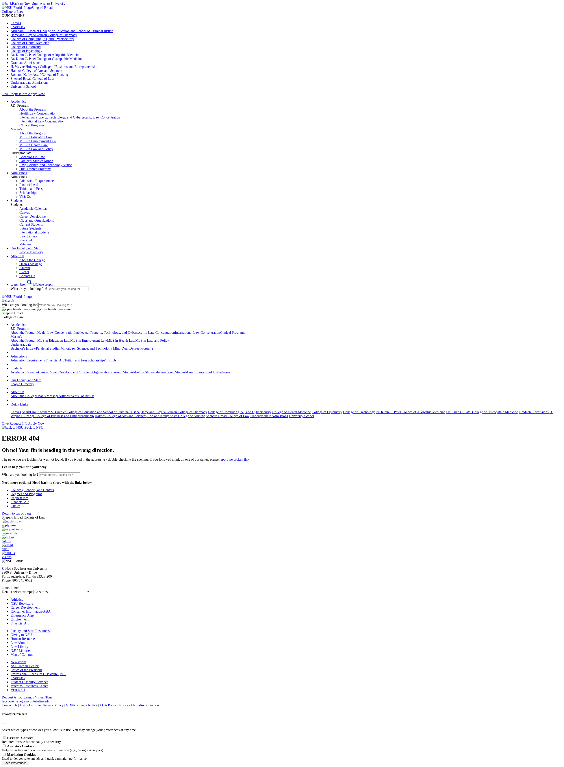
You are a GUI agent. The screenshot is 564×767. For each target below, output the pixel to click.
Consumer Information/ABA (31, 611)
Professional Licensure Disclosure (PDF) (39, 674)
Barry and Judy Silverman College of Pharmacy (44, 35)
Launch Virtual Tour (38, 697)
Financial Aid (28, 185)
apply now (9, 525)
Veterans (25, 244)
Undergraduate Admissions (29, 82)
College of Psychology (26, 51)
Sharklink (26, 240)
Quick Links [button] (19, 404)
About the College (32, 260)
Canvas (16, 23)
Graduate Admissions (25, 63)
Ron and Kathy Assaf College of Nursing (39, 74)
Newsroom (18, 662)
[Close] (3, 723)
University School (23, 86)
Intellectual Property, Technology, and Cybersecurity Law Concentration (69, 117)
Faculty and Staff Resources (30, 631)
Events (24, 272)
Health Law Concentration (37, 113)
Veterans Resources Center (29, 686)
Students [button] (16, 200)
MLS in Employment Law (37, 141)
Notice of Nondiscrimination (139, 705)
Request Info (18, 94)
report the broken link (234, 459)
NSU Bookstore (22, 603)
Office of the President (26, 670)
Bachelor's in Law (32, 157)
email (5, 549)
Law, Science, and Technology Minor (45, 165)
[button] (32, 284)
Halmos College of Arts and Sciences (36, 70)
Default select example (17, 592)
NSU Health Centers (25, 666)
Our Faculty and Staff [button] (26, 248)
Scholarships (28, 193)
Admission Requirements (36, 181)
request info (10, 533)
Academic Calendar (33, 208)
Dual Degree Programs (35, 169)
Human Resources (23, 639)
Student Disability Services (29, 682)
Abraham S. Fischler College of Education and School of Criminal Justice (62, 31)
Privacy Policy (53, 705)
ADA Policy (108, 705)
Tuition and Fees (31, 189)
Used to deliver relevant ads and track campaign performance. (44, 756)
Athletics (17, 599)
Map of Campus (22, 654)
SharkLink (18, 27)
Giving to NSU (21, 635)
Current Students (31, 224)
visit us (6, 557)
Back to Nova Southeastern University (38, 4)
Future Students (30, 228)
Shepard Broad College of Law (32, 78)
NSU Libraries (21, 650)
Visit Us (25, 196)
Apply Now (36, 94)
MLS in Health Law (33, 145)
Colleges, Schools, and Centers (32, 490)
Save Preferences (15, 763)
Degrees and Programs (26, 494)
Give (5, 94)
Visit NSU (18, 690)
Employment (19, 619)
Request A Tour (13, 697)
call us (6, 541)
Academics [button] (18, 101)
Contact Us (27, 276)
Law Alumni (19, 643)
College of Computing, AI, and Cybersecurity (42, 39)
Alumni (24, 268)
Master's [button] (16, 336)
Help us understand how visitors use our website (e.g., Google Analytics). (53, 748)
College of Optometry (26, 47)
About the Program (32, 109)
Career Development (33, 216)
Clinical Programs (31, 125)
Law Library (28, 236)
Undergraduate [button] (21, 344)
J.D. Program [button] (20, 328)
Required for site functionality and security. (31, 740)
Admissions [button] (19, 173)
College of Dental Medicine (30, 43)
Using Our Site (30, 705)
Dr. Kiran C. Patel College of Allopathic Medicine (45, 55)
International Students (34, 232)
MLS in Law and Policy (36, 149)
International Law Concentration (42, 121)
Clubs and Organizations (36, 220)
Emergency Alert (22, 615)
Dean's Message (30, 264)
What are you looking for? (29, 289)
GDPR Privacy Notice (81, 705)
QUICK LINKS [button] (13, 15)
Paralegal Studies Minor (36, 161)
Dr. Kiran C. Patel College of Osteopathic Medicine (46, 59)
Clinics (15, 506)
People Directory (31, 252)
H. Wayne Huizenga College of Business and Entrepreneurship (54, 67)
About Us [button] (17, 256)
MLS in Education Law (35, 137)
